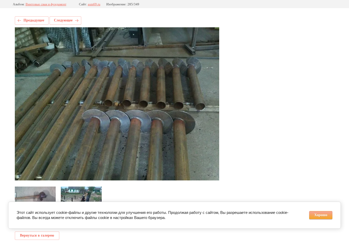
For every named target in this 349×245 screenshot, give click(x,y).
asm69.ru (94, 4)
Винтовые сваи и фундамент (46, 4)
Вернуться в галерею (37, 235)
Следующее (63, 20)
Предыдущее (34, 20)
